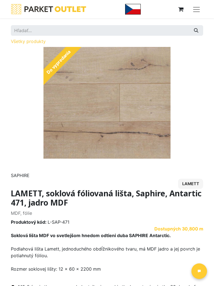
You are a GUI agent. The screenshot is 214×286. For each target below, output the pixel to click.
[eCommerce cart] (181, 9)
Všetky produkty (28, 41)
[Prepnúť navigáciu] (196, 9)
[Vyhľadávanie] (196, 30)
